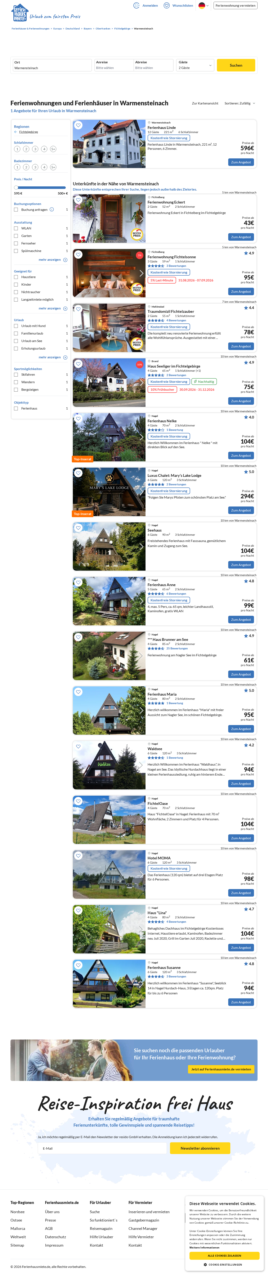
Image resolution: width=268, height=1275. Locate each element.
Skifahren (44, 374)
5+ (53, 149)
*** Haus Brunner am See (168, 640)
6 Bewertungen (176, 593)
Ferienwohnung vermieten (235, 5)
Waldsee (155, 749)
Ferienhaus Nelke (162, 421)
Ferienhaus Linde (162, 128)
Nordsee (17, 1211)
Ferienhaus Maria (162, 694)
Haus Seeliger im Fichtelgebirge (174, 366)
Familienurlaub (44, 333)
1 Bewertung (174, 429)
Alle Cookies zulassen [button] (224, 1255)
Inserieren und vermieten (149, 1211)
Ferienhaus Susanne (164, 968)
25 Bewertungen (177, 648)
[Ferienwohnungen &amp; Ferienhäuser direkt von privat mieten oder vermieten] (45, 16)
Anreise (102, 62)
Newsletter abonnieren (200, 1148)
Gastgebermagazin (144, 1220)
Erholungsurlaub (44, 348)
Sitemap (17, 1245)
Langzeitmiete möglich (44, 299)
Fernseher (44, 243)
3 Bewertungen (176, 265)
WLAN (44, 228)
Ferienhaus (44, 408)
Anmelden (150, 5)
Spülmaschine (44, 251)
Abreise (141, 62)
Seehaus (155, 530)
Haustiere (44, 277)
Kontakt (96, 1245)
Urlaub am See (44, 341)
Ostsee (16, 1220)
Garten (44, 236)
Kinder (44, 284)
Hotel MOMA (159, 858)
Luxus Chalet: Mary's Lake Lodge (174, 475)
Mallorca (17, 1228)
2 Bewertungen (176, 375)
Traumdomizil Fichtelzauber (171, 311)
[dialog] (224, 1233)
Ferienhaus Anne (162, 585)
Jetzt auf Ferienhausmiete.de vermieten (221, 1069)
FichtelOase (158, 804)
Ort (17, 62)
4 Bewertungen (176, 320)
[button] (224, 1264)
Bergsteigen (44, 389)
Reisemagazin (101, 1228)
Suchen (236, 65)
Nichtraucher (44, 292)
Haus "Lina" (157, 913)
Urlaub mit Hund (44, 326)
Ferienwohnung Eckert (166, 202)
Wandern (44, 382)
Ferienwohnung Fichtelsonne (172, 257)
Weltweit (18, 1236)
